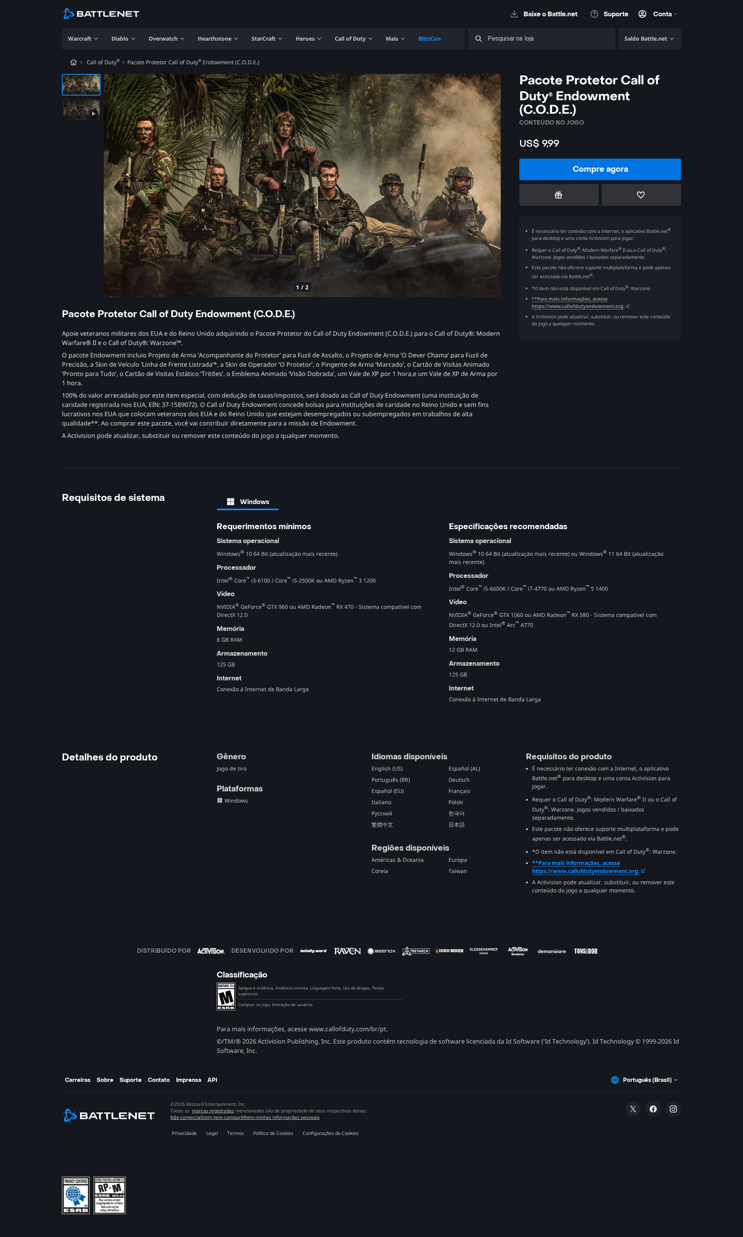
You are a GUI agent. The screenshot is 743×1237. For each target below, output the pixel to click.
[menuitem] (83, 39)
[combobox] (548, 39)
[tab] (248, 501)
